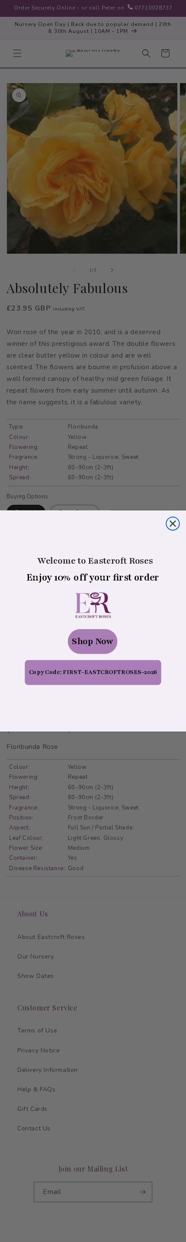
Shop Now (92, 642)
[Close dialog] (173, 523)
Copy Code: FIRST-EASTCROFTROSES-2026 (93, 672)
